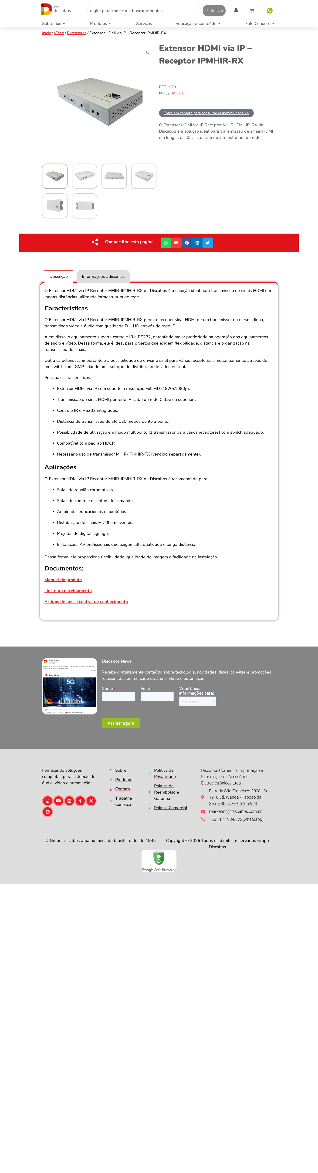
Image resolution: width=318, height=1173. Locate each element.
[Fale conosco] (270, 10)
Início (46, 33)
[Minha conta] (236, 10)
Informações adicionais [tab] (103, 276)
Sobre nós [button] (51, 23)
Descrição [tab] (59, 276)
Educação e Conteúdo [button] (196, 23)
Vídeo (59, 33)
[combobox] (144, 10)
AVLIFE (178, 93)
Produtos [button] (98, 23)
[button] (148, 53)
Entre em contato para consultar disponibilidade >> (206, 113)
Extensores (76, 33)
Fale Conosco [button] (258, 23)
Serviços (144, 23)
